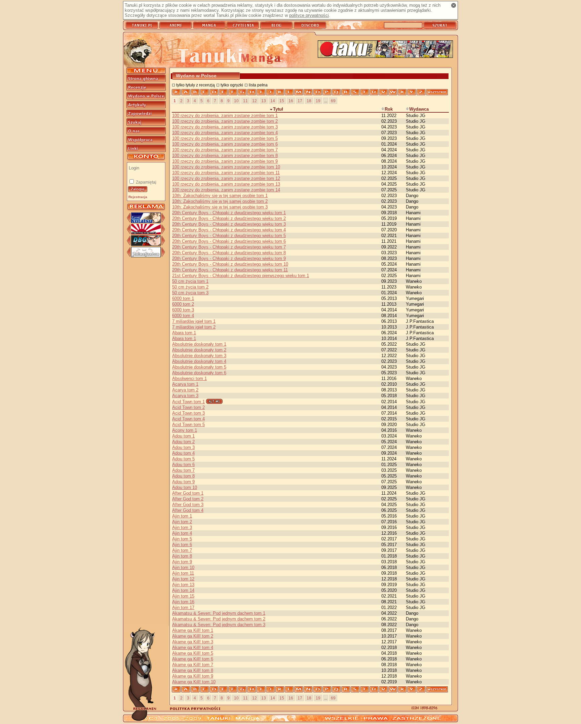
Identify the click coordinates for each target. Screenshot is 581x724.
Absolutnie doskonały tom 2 (199, 349)
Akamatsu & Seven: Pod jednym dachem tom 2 (218, 618)
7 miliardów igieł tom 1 (194, 321)
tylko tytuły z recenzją (195, 85)
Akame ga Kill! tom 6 (192, 658)
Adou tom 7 (183, 470)
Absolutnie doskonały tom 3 (199, 355)
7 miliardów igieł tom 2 (194, 327)
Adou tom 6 (183, 464)
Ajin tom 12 (183, 578)
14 (272, 101)
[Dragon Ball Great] (146, 244)
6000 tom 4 (183, 315)
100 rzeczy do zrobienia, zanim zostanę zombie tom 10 (226, 166)
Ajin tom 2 (182, 521)
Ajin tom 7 (182, 550)
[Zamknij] (453, 5)
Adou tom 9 (183, 481)
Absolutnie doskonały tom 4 (199, 361)
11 (245, 101)
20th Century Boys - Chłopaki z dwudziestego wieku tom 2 (229, 218)
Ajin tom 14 (183, 590)
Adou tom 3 (183, 447)
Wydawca (419, 109)
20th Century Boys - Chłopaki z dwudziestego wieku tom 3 (229, 224)
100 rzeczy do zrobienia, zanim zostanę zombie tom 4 (225, 132)
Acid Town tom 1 (188, 401)
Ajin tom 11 (183, 573)
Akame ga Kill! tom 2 (192, 636)
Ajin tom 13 (183, 584)
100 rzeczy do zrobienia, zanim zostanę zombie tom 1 (225, 115)
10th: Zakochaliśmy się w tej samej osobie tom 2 (220, 201)
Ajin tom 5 (182, 538)
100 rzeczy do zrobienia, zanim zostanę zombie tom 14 (226, 189)
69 (333, 101)
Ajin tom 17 (183, 607)
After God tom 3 (187, 504)
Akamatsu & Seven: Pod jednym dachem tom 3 (218, 624)
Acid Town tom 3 (188, 413)
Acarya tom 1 (185, 384)
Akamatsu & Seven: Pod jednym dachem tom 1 (218, 613)
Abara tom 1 (184, 332)
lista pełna (258, 85)
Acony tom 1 (184, 430)
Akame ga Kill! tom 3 (192, 641)
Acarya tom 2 (185, 389)
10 (236, 101)
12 (254, 101)
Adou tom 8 (183, 476)
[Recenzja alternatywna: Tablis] (214, 401)
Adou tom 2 (183, 441)
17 (300, 101)
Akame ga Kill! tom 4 (192, 647)
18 (309, 101)
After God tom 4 (187, 510)
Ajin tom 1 (182, 516)
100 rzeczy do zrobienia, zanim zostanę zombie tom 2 (225, 121)
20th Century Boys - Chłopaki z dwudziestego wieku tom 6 (229, 241)
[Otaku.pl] (385, 49)
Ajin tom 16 (183, 601)
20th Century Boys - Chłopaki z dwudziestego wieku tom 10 (230, 264)
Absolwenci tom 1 (189, 378)
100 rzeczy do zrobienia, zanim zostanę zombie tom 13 (226, 184)
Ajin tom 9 (182, 561)
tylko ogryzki (232, 85)
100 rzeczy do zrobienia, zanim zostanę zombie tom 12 (226, 178)
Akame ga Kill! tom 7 (192, 664)
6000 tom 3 (183, 309)
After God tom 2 (187, 498)
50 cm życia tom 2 (190, 287)
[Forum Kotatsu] (146, 221)
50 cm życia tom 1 (190, 281)
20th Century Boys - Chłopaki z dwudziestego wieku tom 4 (229, 229)
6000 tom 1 (183, 298)
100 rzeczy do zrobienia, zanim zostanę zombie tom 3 (225, 126)
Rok (389, 109)
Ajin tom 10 (183, 567)
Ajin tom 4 (182, 533)
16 (290, 101)
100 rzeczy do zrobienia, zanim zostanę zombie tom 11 (226, 172)
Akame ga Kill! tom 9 (192, 676)
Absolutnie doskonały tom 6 (199, 372)
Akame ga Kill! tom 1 (192, 630)
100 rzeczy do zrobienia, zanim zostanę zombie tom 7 (225, 149)
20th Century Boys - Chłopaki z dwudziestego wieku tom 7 (229, 247)
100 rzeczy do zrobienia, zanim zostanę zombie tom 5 (225, 138)
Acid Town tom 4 (188, 418)
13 (263, 101)
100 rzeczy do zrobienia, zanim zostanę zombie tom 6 (225, 144)
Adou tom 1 (183, 436)
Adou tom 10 (184, 487)
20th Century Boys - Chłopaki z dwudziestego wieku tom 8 (229, 252)
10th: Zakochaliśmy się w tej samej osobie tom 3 (220, 206)
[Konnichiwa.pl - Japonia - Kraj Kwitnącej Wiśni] (146, 232)
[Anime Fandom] (146, 255)
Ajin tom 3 (182, 527)
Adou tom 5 (183, 458)
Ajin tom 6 (182, 544)
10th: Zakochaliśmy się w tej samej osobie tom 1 (220, 195)
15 (281, 101)
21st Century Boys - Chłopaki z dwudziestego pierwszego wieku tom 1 (240, 275)
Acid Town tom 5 (188, 424)
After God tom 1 (187, 493)
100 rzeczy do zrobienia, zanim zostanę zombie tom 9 (225, 161)
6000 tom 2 (183, 304)
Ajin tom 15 (183, 596)
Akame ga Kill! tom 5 (192, 653)
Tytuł (278, 109)
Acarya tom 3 (185, 395)
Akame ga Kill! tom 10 (194, 681)
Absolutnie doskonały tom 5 (199, 367)
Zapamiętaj (145, 182)
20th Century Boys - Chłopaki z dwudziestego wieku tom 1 (229, 212)
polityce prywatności (309, 15)
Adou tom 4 (183, 453)
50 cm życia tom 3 (190, 292)
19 (318, 101)
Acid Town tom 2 (188, 407)
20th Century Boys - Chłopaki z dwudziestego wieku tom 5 (229, 235)
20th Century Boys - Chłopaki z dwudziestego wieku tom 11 (230, 269)
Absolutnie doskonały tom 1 (199, 344)
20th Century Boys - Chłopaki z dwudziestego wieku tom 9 (229, 258)
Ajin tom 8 (182, 556)
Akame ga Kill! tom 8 (192, 670)
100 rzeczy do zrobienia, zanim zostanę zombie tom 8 (225, 155)
